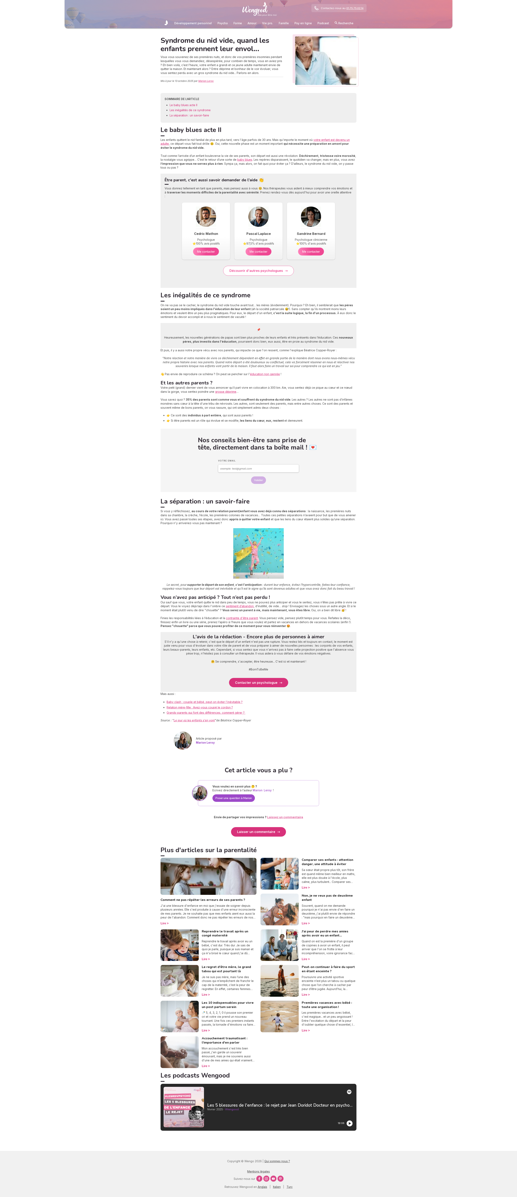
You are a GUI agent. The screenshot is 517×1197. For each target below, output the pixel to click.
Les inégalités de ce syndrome (190, 110)
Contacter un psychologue (256, 683)
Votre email (227, 460)
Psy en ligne (303, 23)
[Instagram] (266, 1179)
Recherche (345, 23)
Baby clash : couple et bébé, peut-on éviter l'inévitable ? (205, 702)
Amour (252, 23)
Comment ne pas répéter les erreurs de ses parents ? (203, 900)
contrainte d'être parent (242, 618)
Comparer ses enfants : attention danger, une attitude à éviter (327, 862)
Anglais (262, 1187)
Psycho (223, 23)
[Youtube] (273, 1179)
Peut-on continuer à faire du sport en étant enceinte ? (328, 969)
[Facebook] (259, 1179)
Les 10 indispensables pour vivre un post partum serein (228, 1005)
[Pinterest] (280, 1179)
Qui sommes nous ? (277, 1161)
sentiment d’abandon (240, 606)
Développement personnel (193, 23)
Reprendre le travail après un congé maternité (225, 933)
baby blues (244, 159)
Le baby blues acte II (183, 105)
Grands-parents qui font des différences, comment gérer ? (206, 712)
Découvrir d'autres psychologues (256, 271)
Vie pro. (267, 23)
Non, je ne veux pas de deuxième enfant (327, 897)
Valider (258, 480)
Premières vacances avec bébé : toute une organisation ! (327, 1005)
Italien (277, 1187)
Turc (290, 1187)
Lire (163, 923)
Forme (237, 23)
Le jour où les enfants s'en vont (194, 720)
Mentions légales (258, 1171)
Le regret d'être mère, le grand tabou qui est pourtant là (226, 969)
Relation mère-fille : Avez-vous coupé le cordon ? (200, 707)
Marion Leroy (206, 80)
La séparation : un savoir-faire (189, 115)
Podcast (323, 23)
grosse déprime (225, 391)
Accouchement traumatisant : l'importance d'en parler (224, 1040)
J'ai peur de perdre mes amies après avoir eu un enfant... (325, 933)
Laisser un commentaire (256, 832)
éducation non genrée (265, 374)
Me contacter (206, 251)
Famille (284, 23)
